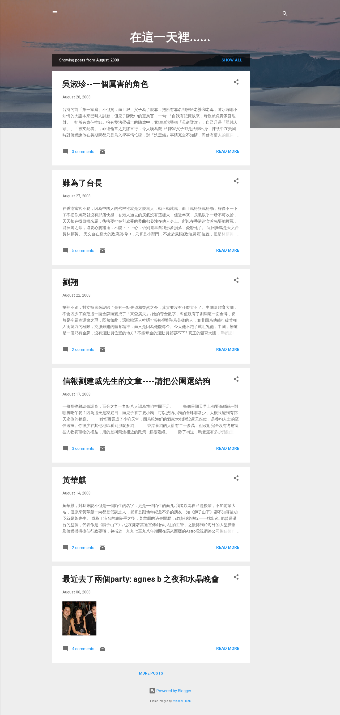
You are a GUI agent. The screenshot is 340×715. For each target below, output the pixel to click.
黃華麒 (74, 480)
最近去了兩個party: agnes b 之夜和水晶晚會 (140, 579)
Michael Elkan (182, 701)
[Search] (285, 14)
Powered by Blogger (173, 690)
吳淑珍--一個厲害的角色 (105, 84)
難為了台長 (82, 183)
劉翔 (70, 282)
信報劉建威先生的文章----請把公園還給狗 (136, 381)
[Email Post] (102, 153)
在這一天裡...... (170, 37)
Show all (232, 60)
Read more (227, 151)
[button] (236, 83)
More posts (151, 673)
